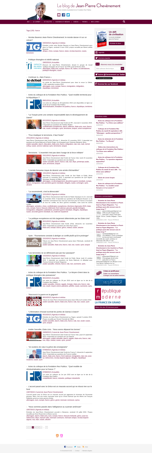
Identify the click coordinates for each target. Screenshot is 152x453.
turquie (74, 128)
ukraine (29, 185)
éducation (47, 144)
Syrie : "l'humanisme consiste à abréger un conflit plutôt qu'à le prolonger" (58, 236)
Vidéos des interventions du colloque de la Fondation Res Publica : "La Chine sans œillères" (110, 149)
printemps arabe (83, 162)
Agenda (101, 52)
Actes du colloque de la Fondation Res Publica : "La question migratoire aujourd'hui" (109, 159)
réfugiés (67, 183)
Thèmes (84, 22)
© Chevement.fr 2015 (66, 450)
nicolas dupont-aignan (62, 358)
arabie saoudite (32, 144)
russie (84, 51)
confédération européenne (52, 126)
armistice (38, 206)
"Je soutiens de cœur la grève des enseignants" (48, 347)
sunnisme (77, 264)
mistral (69, 227)
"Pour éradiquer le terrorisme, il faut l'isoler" (46, 135)
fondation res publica (62, 106)
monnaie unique (71, 418)
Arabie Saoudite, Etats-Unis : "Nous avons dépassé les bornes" (54, 329)
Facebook (70, 447)
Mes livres (95, 22)
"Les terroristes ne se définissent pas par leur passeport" (51, 253)
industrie (61, 378)
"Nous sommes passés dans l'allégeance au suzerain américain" (54, 407)
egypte (63, 284)
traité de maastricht (61, 212)
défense (71, 126)
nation (75, 68)
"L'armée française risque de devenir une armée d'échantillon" (53, 170)
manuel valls (44, 418)
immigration (71, 86)
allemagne (46, 68)
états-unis (54, 68)
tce (52, 212)
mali (82, 144)
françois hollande (70, 416)
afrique (45, 51)
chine (50, 51)
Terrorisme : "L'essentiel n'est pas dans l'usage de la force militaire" (55, 153)
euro (52, 86)
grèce (64, 227)
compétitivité (47, 378)
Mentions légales (87, 450)
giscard (69, 208)
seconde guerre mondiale (41, 212)
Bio (28, 22)
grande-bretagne (79, 208)
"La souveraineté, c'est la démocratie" (43, 192)
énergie (70, 284)
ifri (71, 68)
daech (65, 126)
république (46, 88)
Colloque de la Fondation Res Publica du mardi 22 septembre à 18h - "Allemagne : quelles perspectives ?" (109, 131)
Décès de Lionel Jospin (106, 177)
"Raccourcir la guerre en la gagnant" (43, 295)
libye (74, 162)
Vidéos (75, 22)
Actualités (47, 22)
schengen (55, 128)
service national (42, 146)
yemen (68, 340)
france (61, 51)
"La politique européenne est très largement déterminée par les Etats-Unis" (59, 218)
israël (48, 286)
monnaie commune (67, 400)
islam (67, 51)
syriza (77, 400)
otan (37, 419)
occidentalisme (84, 68)
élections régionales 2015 (76, 206)
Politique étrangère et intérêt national (43, 60)
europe (56, 51)
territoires (88, 106)
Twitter (79, 447)
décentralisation (48, 106)
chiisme (57, 264)
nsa (33, 419)
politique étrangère (49, 70)
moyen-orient (56, 286)
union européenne (84, 128)
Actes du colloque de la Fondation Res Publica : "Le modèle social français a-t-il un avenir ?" (109, 186)
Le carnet (36, 22)
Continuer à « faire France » (39, 77)
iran (78, 144)
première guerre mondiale (54, 183)
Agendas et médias (62, 22)
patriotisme (48, 210)
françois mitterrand (48, 208)
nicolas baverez (75, 51)
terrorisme (30, 53)
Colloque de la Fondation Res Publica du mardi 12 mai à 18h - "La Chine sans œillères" (108, 170)
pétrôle (71, 286)
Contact (77, 450)
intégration (80, 86)
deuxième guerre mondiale (75, 181)
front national (61, 208)
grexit (57, 400)
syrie (61, 128)
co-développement (58, 181)
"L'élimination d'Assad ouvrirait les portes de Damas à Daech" (53, 312)
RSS (86, 447)
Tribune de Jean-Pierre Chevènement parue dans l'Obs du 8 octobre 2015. (67, 300)
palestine (65, 286)
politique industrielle (72, 378)
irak (44, 128)
